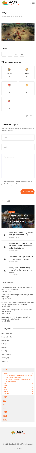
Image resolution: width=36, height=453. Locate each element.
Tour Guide (5, 354)
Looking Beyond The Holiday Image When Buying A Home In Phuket (20, 270)
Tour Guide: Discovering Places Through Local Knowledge (20, 234)
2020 (5, 416)
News (3, 347)
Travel (12, 212)
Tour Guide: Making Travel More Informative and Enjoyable (20, 258)
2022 (4, 408)
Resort (4, 351)
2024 (5, 401)
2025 (5, 397)
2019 (4, 419)
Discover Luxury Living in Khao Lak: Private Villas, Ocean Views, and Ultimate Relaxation (20, 246)
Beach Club (6, 333)
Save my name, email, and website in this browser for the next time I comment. (18, 184)
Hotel (3, 344)
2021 (4, 412)
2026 (4, 369)
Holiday (4, 340)
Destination (6, 337)
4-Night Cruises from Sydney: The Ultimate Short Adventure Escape (20, 219)
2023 (4, 404)
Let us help (18, 448)
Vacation (5, 361)
